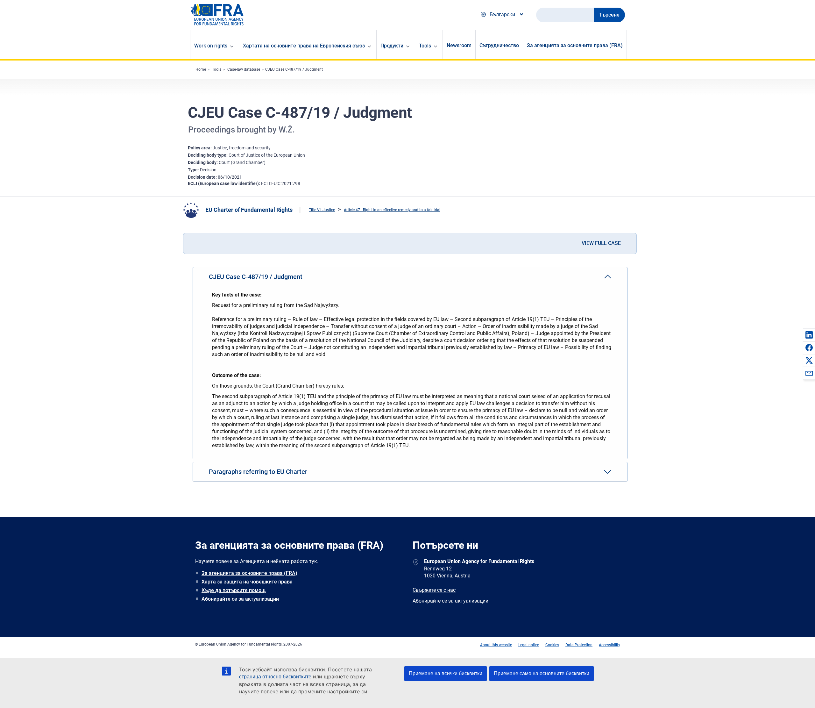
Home (200, 69)
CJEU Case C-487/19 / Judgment (294, 69)
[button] (809, 334)
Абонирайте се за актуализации (240, 599)
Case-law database (243, 69)
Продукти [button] (391, 46)
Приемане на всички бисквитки (445, 673)
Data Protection (578, 645)
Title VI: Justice (322, 210)
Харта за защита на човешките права (247, 582)
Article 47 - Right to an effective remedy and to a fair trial (392, 210)
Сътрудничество (499, 45)
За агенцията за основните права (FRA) (575, 45)
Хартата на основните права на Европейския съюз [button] (304, 46)
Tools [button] (425, 46)
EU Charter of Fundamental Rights (249, 209)
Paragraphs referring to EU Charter (258, 472)
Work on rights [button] (210, 46)
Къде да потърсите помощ (234, 590)
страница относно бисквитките (275, 676)
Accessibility (609, 645)
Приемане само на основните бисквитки (541, 673)
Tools (216, 69)
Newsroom (459, 45)
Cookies (552, 645)
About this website (496, 645)
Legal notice (528, 645)
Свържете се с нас (434, 590)
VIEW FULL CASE (601, 243)
